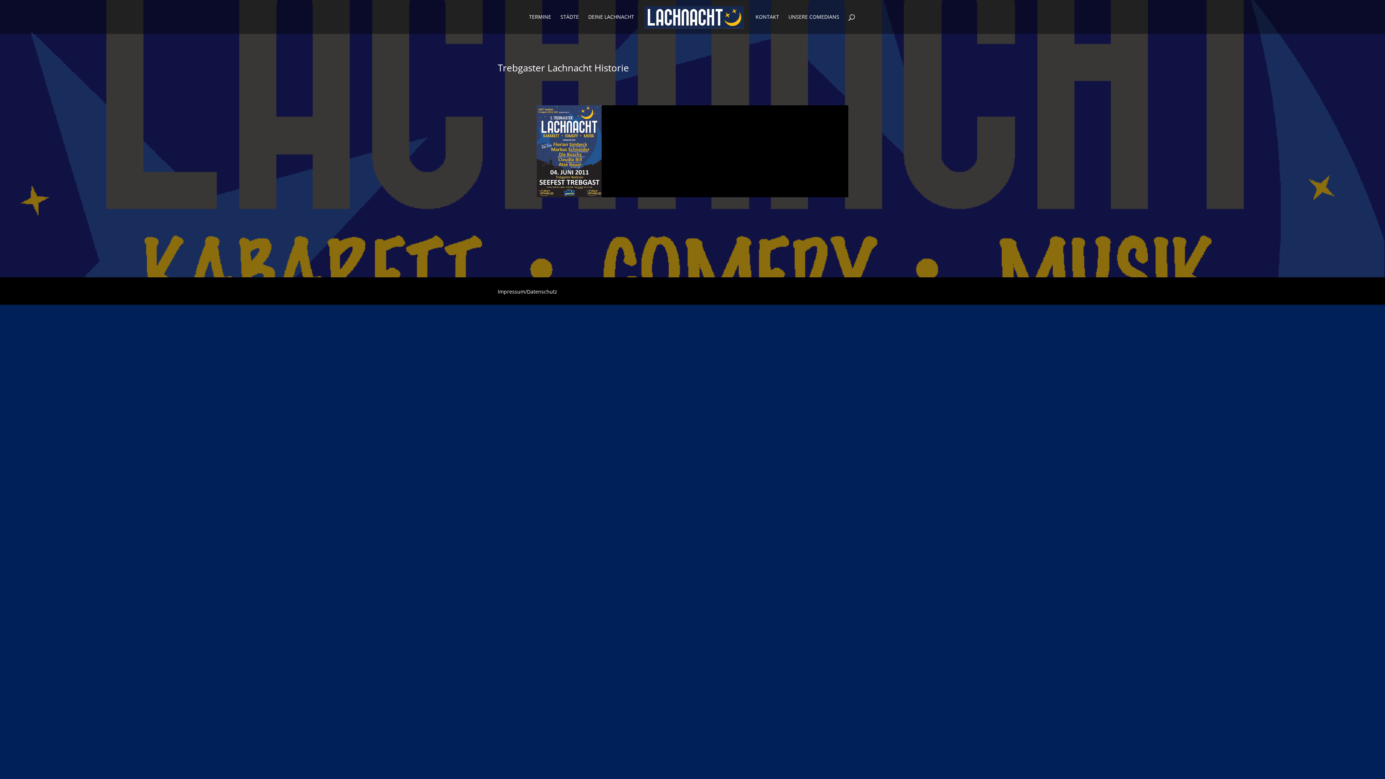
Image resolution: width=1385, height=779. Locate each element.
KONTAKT (767, 17)
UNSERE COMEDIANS (813, 17)
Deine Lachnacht (611, 17)
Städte (569, 17)
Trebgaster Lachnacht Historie (563, 67)
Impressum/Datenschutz (527, 292)
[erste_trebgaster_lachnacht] (569, 197)
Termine (540, 17)
